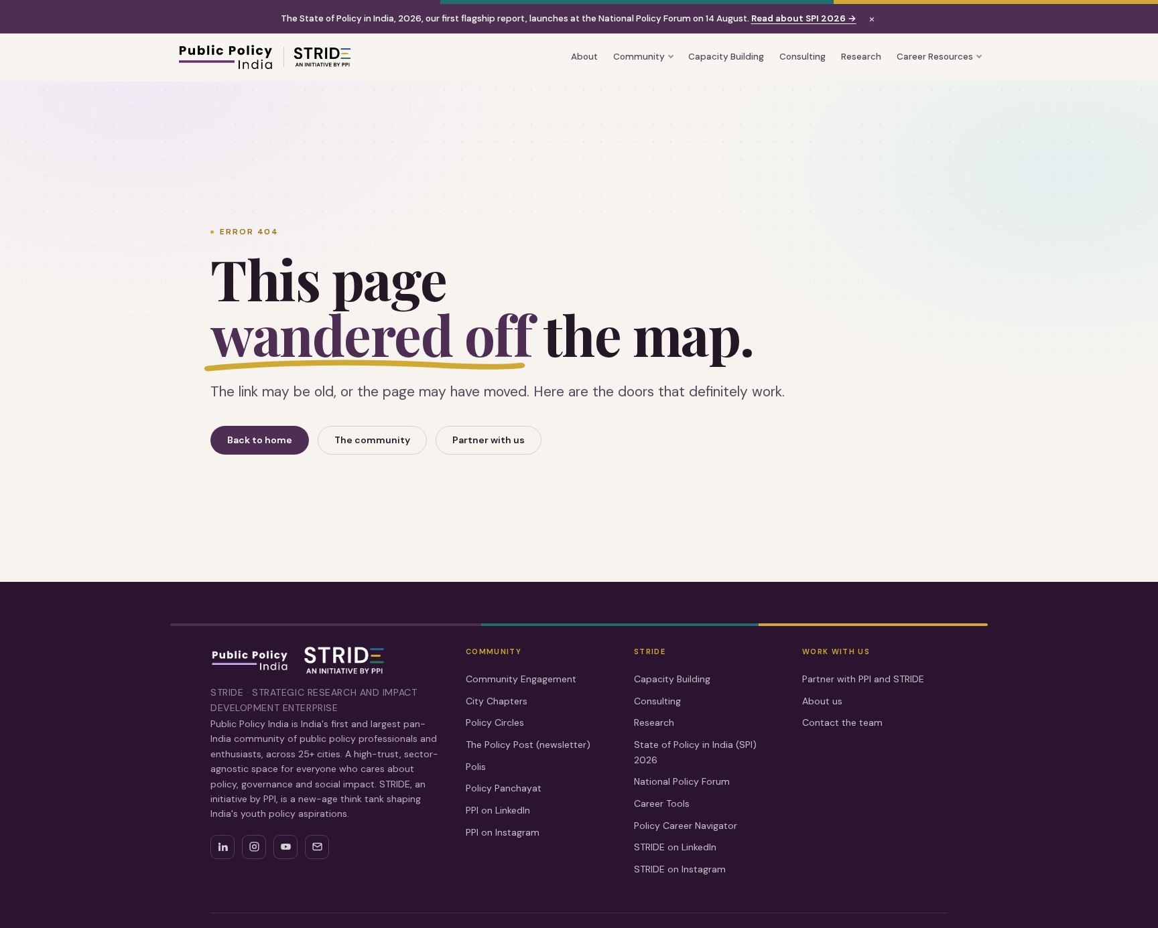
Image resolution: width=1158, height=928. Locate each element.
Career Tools (662, 803)
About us (822, 701)
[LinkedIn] (222, 847)
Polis (476, 767)
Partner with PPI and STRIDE (863, 679)
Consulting (802, 56)
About (584, 56)
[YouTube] (285, 847)
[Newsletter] (317, 847)
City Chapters (496, 701)
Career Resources (935, 56)
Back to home (259, 440)
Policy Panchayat (503, 788)
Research (861, 56)
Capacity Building (726, 56)
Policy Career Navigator (685, 826)
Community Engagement (521, 679)
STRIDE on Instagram (680, 869)
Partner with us (488, 440)
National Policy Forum (682, 781)
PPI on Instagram (502, 832)
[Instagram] (254, 847)
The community (372, 440)
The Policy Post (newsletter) (528, 745)
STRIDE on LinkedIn (675, 847)
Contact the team (842, 722)
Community (639, 56)
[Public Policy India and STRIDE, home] (264, 57)
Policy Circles (495, 722)
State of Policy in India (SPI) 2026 (695, 752)
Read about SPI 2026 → (803, 18)
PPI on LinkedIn (498, 810)
